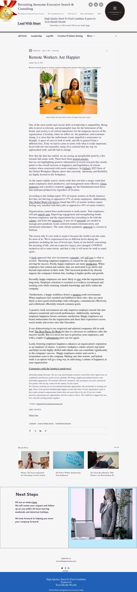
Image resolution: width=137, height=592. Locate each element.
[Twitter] (91, 4)
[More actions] (107, 50)
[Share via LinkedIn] (40, 431)
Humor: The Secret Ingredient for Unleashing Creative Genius (33, 473)
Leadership (36, 36)
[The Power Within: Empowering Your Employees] (68, 460)
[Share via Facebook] (30, 431)
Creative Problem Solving (70, 36)
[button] (116, 36)
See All (116, 447)
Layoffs (49, 36)
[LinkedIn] (96, 4)
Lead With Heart (29, 23)
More (89, 36)
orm (88, 25)
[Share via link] (46, 431)
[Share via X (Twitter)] (35, 431)
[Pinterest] (101, 4)
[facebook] (65, 568)
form (34, 502)
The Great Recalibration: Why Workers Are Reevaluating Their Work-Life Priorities (103, 473)
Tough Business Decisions (63, 423)
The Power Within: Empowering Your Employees (68, 473)
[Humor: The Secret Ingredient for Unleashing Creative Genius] (33, 460)
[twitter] (62, 568)
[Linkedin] (69, 568)
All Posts (22, 36)
